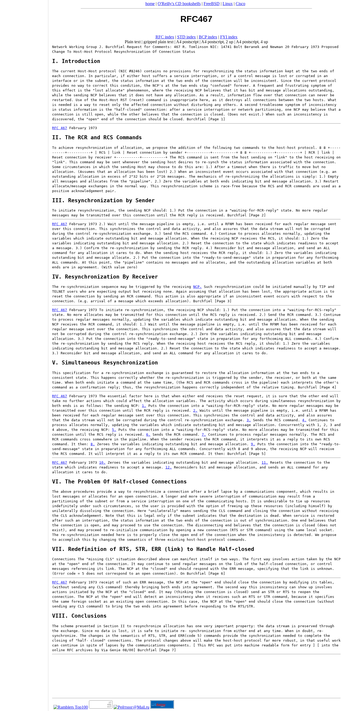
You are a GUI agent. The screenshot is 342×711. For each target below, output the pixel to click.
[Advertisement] (24, 354)
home (150, 3)
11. (265, 462)
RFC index (165, 37)
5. (114, 430)
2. (195, 410)
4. (304, 420)
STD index (186, 37)
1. (144, 406)
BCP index (208, 37)
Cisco (240, 3)
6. (148, 434)
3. (249, 420)
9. (253, 444)
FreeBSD (212, 3)
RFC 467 (59, 128)
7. (204, 434)
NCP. (197, 287)
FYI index (229, 37)
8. (93, 444)
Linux (228, 3)
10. (102, 462)
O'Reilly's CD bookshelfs (179, 3)
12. (168, 467)
